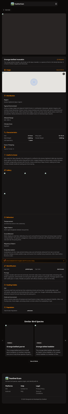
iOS (6, 389)
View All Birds (60, 70)
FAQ (22, 391)
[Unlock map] (64, 74)
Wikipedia (61, 59)
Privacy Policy (40, 389)
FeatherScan (19, 4)
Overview (7, 10)
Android (7, 391)
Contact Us (24, 389)
